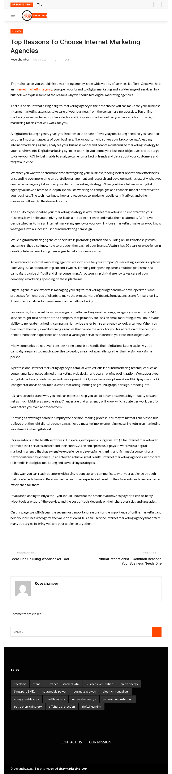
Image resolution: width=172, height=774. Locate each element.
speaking (20, 684)
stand (36, 684)
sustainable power (54, 691)
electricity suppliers (116, 691)
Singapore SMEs (24, 691)
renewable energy (84, 699)
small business (55, 699)
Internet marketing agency (33, 89)
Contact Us (71, 742)
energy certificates (26, 699)
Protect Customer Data (63, 684)
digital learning (91, 706)
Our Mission (100, 742)
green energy (129, 684)
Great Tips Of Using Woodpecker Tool (39, 559)
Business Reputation (99, 684)
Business (17, 31)
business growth (85, 691)
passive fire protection (118, 699)
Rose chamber (20, 59)
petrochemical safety (28, 706)
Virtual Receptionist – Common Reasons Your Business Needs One (130, 561)
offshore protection (62, 706)
